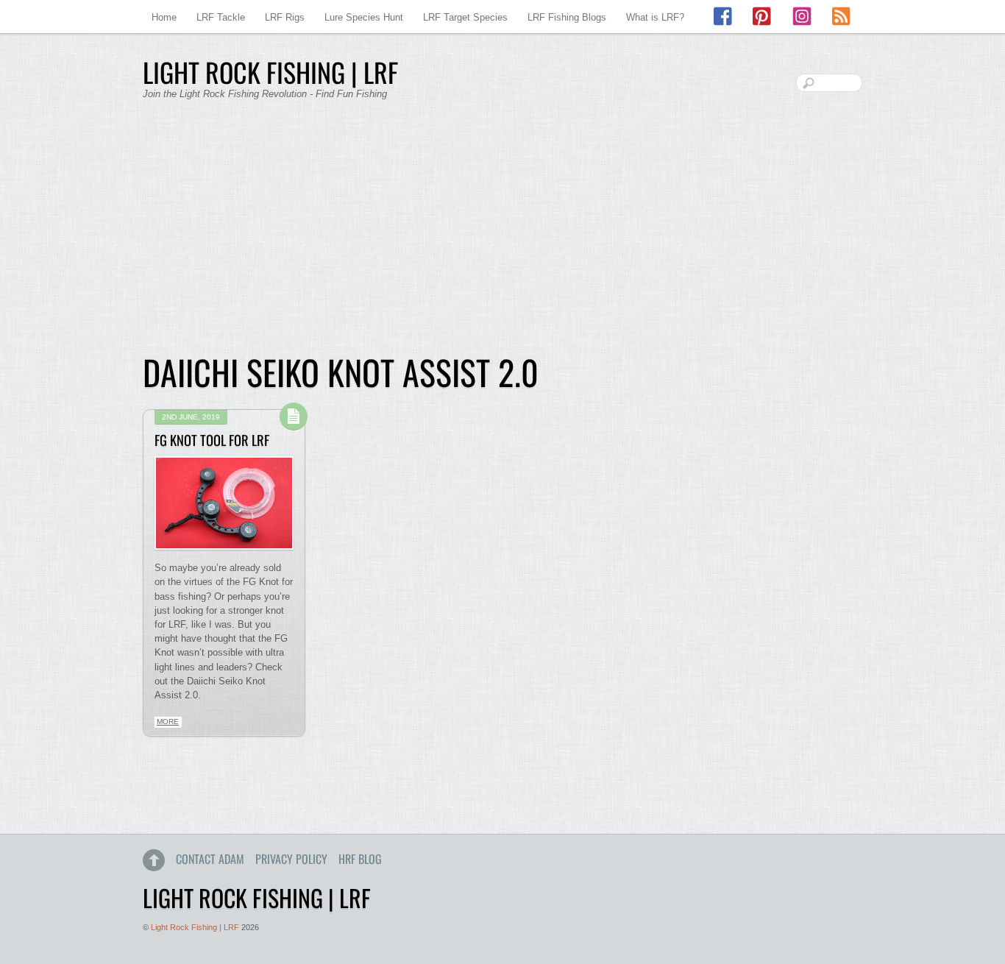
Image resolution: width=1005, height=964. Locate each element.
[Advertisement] (502, 235)
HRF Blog (360, 859)
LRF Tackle (220, 17)
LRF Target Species (465, 17)
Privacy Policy (291, 859)
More (168, 721)
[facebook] (724, 16)
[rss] (841, 16)
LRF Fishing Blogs (567, 17)
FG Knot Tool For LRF (212, 440)
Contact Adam (210, 859)
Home (164, 17)
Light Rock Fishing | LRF (195, 927)
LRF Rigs (285, 17)
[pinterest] (763, 16)
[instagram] (802, 16)
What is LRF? (655, 17)
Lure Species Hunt (363, 17)
